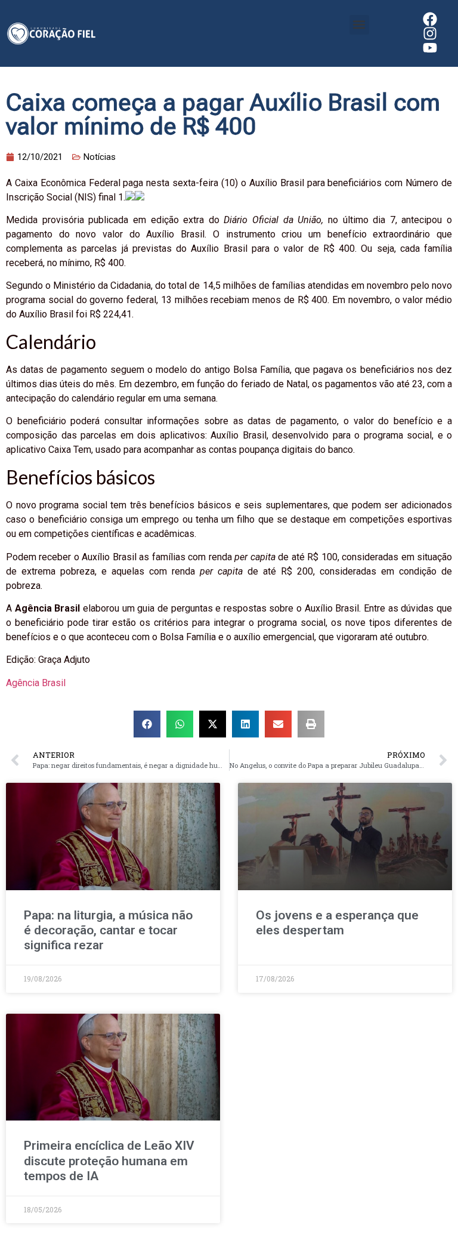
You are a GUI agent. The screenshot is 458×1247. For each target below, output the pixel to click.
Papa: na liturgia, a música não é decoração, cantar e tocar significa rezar (108, 930)
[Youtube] (430, 48)
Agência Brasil (36, 683)
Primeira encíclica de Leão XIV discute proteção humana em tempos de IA (109, 1160)
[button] (359, 25)
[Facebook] (430, 19)
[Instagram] (430, 33)
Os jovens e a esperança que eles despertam (337, 922)
